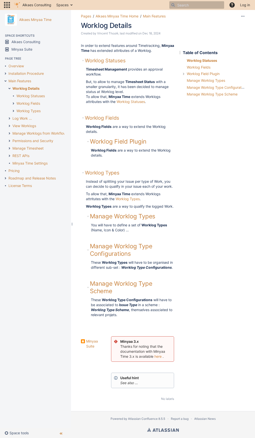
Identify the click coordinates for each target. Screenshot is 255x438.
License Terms (20, 185)
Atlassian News (205, 419)
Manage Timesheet (28, 148)
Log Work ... (22, 118)
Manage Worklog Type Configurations (121, 250)
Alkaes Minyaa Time (35, 19)
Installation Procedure (26, 73)
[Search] (173, 5)
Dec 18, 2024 (151, 33)
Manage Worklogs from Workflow (39, 133)
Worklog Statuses (30, 96)
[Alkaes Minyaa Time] (11, 20)
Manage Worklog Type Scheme (212, 94)
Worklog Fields (28, 103)
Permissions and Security (32, 141)
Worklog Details (26, 88)
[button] (6, 5)
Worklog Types (28, 111)
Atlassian (163, 430)
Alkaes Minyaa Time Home (117, 16)
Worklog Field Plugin (118, 141)
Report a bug (180, 419)
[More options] (243, 16)
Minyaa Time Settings (30, 163)
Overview (16, 66)
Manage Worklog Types (122, 216)
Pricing (14, 171)
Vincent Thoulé (107, 33)
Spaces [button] (62, 5)
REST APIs (20, 156)
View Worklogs (24, 126)
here (158, 356)
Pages (86, 16)
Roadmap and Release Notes (32, 178)
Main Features (19, 81)
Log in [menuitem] (245, 5)
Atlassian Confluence (143, 419)
